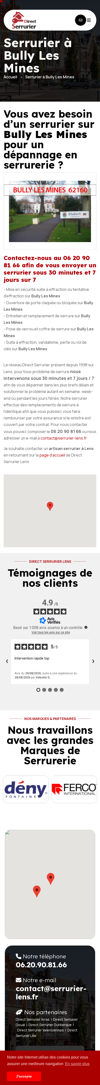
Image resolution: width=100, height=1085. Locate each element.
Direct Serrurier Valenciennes (40, 1030)
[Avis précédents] (6, 661)
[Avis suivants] (93, 661)
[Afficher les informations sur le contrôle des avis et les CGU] (86, 627)
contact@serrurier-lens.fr (64, 438)
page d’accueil (52, 455)
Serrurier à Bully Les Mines (49, 77)
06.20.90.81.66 (41, 964)
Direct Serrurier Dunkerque (50, 1024)
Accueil (10, 77)
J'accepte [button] (24, 1076)
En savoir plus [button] (77, 1064)
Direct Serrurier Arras (33, 1019)
